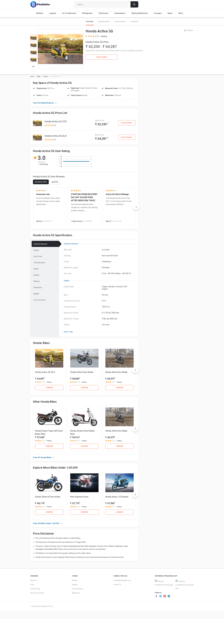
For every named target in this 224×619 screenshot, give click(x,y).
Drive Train (38, 256)
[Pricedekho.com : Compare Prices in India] (41, 4)
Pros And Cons (40, 300)
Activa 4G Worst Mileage (117, 194)
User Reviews (120, 21)
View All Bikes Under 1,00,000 (46, 523)
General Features (40, 244)
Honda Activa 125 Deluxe (116, 496)
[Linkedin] (168, 596)
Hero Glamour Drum (79, 496)
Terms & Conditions (37, 593)
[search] (134, 4)
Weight (36, 293)
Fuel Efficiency (39, 262)
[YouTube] (164, 596)
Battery (37, 281)
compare (49, 387)
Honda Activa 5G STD (55, 121)
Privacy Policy (35, 589)
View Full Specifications (43, 102)
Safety (36, 269)
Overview (89, 21)
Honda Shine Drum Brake (81, 372)
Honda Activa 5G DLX (55, 135)
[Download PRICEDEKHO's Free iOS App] (164, 583)
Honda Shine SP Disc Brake (47, 496)
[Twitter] (160, 596)
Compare (134, 21)
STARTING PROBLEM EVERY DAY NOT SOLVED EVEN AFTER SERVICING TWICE (84, 197)
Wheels (36, 275)
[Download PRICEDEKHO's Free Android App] (185, 584)
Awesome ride (43, 194)
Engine (36, 250)
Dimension (38, 287)
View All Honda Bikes (42, 457)
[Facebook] (156, 596)
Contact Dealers (101, 57)
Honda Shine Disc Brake (116, 372)
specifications (104, 21)
